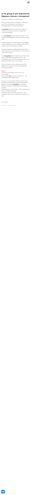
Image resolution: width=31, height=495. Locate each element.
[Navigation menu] (28, 2)
